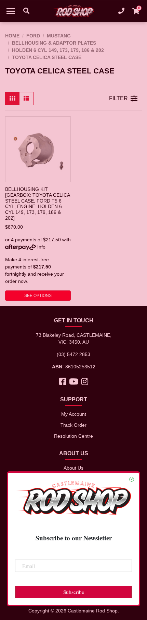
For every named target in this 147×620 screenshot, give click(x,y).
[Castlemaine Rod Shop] (73, 11)
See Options (38, 295)
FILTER (118, 98)
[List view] (26, 98)
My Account (73, 414)
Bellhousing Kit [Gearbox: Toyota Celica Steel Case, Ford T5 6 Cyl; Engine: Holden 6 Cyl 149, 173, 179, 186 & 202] (37, 203)
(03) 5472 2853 (73, 354)
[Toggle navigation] (10, 11)
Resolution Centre (73, 436)
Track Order (73, 425)
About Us (73, 468)
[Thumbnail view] (12, 98)
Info (41, 247)
